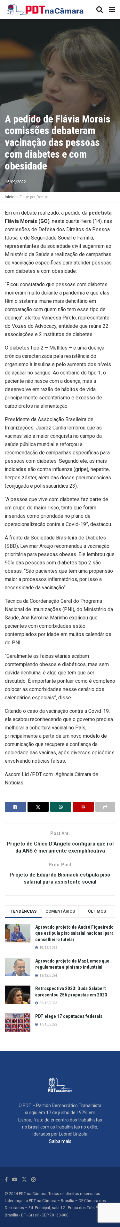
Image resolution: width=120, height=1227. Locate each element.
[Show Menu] (112, 9)
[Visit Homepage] (45, 9)
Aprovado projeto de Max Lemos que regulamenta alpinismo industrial (72, 964)
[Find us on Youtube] (14, 1179)
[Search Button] (99, 9)
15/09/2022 (15, 181)
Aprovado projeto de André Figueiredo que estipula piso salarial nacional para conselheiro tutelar (74, 933)
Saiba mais (60, 1141)
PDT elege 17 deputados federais (68, 1016)
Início (9, 197)
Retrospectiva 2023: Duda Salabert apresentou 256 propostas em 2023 (71, 992)
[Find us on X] (24, 1179)
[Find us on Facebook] (6, 1179)
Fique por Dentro (34, 197)
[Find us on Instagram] (33, 1179)
